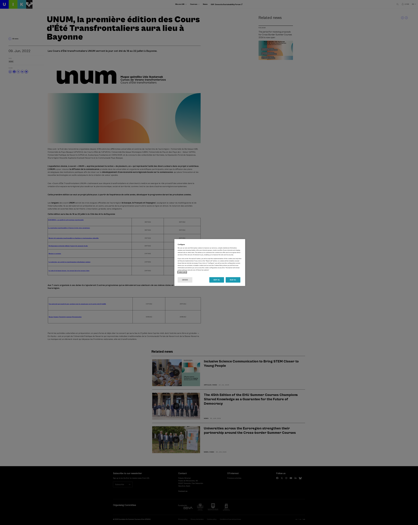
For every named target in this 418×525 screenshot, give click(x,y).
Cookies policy (182, 272)
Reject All (233, 280)
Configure (185, 280)
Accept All (217, 280)
